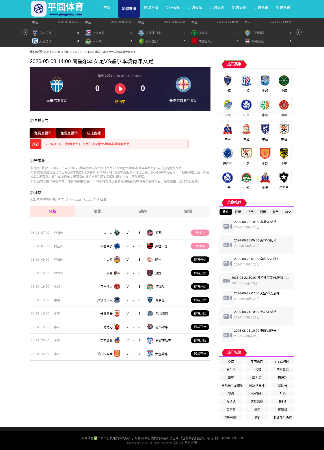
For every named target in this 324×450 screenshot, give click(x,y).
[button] (25, 32)
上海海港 (106, 327)
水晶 (33, 199)
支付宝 (231, 369)
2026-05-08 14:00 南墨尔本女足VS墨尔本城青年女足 (104, 52)
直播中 (200, 232)
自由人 (108, 233)
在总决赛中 (282, 361)
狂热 (159, 233)
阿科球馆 (282, 369)
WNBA (58, 232)
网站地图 (190, 442)
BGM (282, 401)
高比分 (282, 385)
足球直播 (129, 9)
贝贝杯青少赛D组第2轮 (53, 199)
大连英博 (161, 354)
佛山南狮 (162, 313)
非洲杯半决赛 (282, 417)
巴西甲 (58, 246)
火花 (109, 260)
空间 (231, 361)
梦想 (158, 273)
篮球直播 (151, 7)
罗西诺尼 (257, 361)
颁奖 (257, 409)
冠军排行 (257, 393)
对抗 (282, 393)
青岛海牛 (162, 327)
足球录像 (195, 7)
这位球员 (257, 401)
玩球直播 (94, 133)
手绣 (96, 199)
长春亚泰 (106, 313)
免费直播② (69, 133)
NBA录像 (173, 7)
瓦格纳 (231, 401)
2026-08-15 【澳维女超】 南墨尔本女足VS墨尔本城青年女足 (88, 144)
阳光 (158, 260)
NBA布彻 (231, 417)
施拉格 (282, 409)
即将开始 (200, 259)
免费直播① (43, 133)
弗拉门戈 (161, 246)
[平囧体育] (57, 9)
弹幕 (103, 199)
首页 (106, 7)
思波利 (282, 377)
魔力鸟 (256, 377)
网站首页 (49, 52)
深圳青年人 (105, 300)
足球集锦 (217, 7)
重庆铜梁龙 (105, 354)
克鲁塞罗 (106, 246)
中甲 (247, 22)
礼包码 (256, 369)
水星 (109, 273)
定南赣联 (106, 340)
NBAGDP (75, 199)
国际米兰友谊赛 (232, 385)
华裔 (231, 393)
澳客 (231, 377)
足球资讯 (261, 7)
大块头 (87, 199)
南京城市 (161, 300)
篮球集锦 (239, 7)
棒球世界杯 (256, 385)
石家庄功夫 (163, 340)
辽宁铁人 (106, 286)
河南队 (160, 286)
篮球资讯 (283, 7)
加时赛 (231, 409)
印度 (257, 417)
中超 (35, 22)
